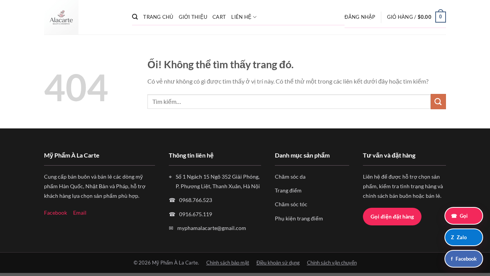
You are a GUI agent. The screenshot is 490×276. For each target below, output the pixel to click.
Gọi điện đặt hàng (392, 216)
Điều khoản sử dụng (278, 263)
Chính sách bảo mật (227, 263)
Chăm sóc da (290, 176)
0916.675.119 (195, 214)
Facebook (55, 212)
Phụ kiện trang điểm (299, 218)
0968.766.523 (195, 200)
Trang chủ (158, 17)
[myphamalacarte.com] (82, 17)
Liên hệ (241, 17)
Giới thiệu (193, 17)
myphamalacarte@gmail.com (211, 228)
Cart (219, 17)
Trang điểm (288, 190)
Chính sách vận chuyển (332, 263)
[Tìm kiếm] (135, 17)
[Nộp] (438, 101)
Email (80, 212)
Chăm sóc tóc (291, 204)
